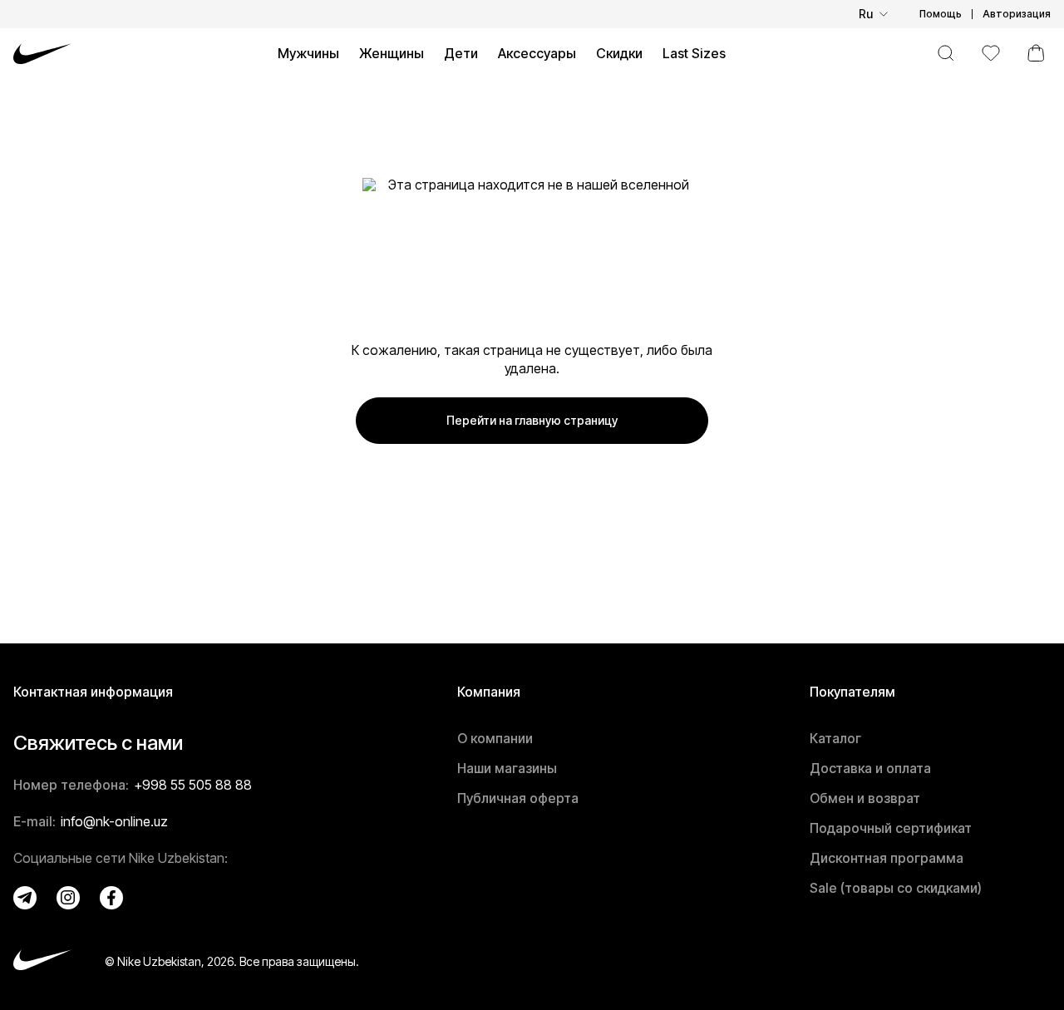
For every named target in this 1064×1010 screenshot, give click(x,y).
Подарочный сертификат (891, 828)
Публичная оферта (518, 798)
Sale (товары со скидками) (896, 887)
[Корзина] (1036, 53)
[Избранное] (991, 53)
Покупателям (852, 691)
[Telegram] (25, 897)
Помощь (940, 13)
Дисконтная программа (886, 858)
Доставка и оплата (870, 768)
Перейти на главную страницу (532, 420)
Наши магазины (507, 768)
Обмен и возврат (865, 798)
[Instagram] (68, 897)
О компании (495, 738)
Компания (488, 691)
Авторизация (1017, 13)
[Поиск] (946, 53)
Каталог (835, 738)
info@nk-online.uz (114, 821)
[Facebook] (111, 897)
